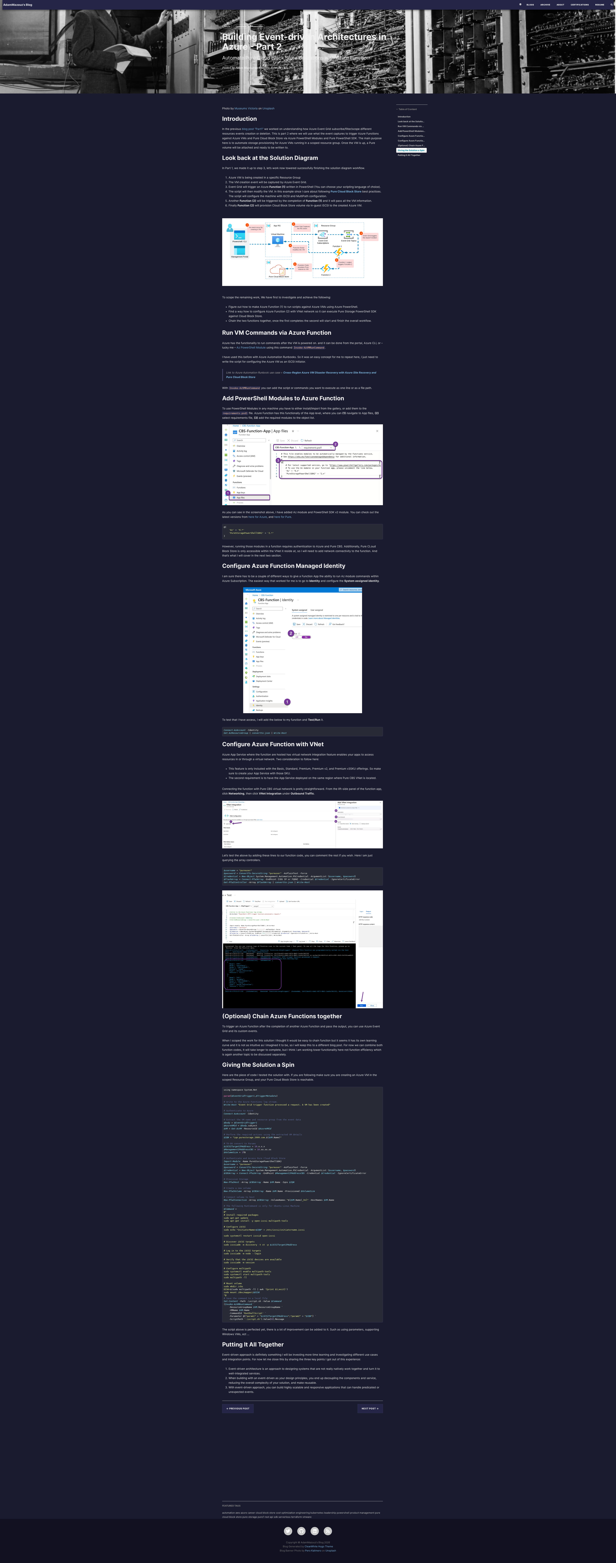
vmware (307, 1516)
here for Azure (257, 516)
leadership (330, 1512)
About (560, 5)
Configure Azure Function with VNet (411, 140)
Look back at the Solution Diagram (411, 121)
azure (244, 1512)
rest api (269, 1516)
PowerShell (257, 26)
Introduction (404, 116)
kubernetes (317, 1512)
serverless (284, 1516)
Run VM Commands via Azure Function (411, 126)
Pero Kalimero (313, 1550)
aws (238, 1512)
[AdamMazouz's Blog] (328, 1531)
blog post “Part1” (252, 129)
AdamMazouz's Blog (17, 4)
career (252, 1512)
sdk (276, 1516)
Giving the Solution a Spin (411, 150)
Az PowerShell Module (251, 347)
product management (362, 1512)
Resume (599, 5)
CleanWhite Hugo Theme (319, 1546)
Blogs (530, 5)
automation (228, 1512)
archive (545, 5)
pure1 (261, 1516)
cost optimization (286, 1512)
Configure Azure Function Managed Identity (411, 136)
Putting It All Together (409, 155)
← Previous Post (237, 1408)
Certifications (580, 5)
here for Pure (282, 516)
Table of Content (408, 109)
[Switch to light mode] (520, 4)
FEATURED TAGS (231, 1505)
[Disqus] (302, 1456)
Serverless (240, 26)
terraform (297, 1516)
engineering (303, 1512)
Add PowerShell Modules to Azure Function (411, 131)
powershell (343, 1512)
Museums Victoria (246, 108)
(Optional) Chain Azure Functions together (411, 145)
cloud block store (266, 1512)
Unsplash (268, 108)
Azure (227, 26)
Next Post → (370, 1408)
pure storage (250, 1516)
